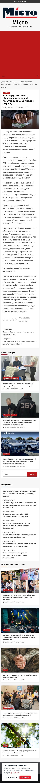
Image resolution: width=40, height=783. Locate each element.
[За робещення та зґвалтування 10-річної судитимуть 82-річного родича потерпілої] (20, 368)
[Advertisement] (20, 52)
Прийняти (25, 777)
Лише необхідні (11, 777)
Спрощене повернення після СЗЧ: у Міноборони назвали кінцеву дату (16, 515)
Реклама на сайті (20, 1)
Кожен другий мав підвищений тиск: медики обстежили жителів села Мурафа (19, 545)
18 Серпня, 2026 (20, 466)
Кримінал (6, 93)
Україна (13, 415)
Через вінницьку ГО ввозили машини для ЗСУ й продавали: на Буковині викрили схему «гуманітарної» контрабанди (19, 461)
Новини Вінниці (8, 590)
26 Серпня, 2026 (20, 602)
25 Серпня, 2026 (20, 388)
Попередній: (18, 332)
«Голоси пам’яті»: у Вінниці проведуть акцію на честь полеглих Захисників (19, 536)
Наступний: (19, 341)
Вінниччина (7, 378)
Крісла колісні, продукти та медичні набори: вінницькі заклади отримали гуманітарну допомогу (19, 493)
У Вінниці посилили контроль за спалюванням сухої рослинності (15, 554)
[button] (3, 75)
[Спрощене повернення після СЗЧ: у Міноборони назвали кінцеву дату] (20, 660)
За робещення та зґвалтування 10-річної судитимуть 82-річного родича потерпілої (18, 385)
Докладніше (15, 773)
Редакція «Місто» (9, 107)
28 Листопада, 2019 (22, 107)
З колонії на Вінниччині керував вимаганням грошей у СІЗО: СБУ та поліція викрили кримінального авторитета (19, 422)
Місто (20, 22)
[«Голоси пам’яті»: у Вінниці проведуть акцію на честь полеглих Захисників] (20, 735)
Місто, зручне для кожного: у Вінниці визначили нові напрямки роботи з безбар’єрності (16, 525)
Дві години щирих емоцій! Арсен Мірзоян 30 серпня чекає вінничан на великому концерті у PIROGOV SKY (19, 505)
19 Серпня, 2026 (20, 427)
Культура (6, 630)
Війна (5, 670)
